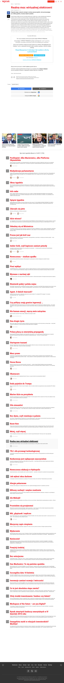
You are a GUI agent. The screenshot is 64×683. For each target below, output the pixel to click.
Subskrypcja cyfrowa (28, 667)
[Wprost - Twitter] (32, 671)
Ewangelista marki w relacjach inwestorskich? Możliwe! (29, 623)
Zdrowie (24, 665)
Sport (29, 665)
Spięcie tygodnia (17, 200)
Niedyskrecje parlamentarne (22, 171)
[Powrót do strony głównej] (3, 665)
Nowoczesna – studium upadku (23, 256)
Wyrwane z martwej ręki (20, 274)
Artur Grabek (14, 297)
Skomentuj (43, 88)
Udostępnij (22, 88)
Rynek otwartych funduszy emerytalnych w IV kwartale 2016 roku (29, 612)
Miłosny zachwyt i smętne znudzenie (25, 490)
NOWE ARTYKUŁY (32, 59)
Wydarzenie (15, 531)
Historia (45, 665)
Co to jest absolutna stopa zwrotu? (24, 588)
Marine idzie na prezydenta (21, 394)
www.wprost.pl (34, 680)
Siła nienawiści (16, 405)
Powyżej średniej (17, 547)
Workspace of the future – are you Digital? (28, 604)
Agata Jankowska (14, 326)
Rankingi (50, 665)
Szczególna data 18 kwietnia (22, 573)
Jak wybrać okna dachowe (21, 476)
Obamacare (15, 374)
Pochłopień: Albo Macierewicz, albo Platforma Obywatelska (29, 159)
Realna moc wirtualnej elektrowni (24, 441)
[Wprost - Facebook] (28, 671)
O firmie (19, 667)
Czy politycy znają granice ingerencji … (26, 302)
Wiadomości (15, 665)
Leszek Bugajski (14, 519)
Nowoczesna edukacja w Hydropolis (25, 470)
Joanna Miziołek (21, 177)
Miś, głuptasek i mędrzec (20, 513)
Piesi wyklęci (15, 266)
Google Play (40, 70)
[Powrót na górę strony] (61, 665)
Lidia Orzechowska (17, 73)
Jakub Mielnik (14, 389)
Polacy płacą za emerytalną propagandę (27, 332)
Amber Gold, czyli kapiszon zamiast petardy (28, 246)
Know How (14, 424)
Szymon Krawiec (14, 368)
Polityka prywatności (43, 667)
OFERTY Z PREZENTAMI (39, 55)
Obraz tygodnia (16, 182)
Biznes (20, 665)
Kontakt (23, 667)
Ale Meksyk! (15, 498)
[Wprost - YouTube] (35, 671)
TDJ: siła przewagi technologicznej (25, 451)
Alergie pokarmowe (18, 483)
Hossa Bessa (15, 362)
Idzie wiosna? (16, 218)
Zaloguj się (36, 57)
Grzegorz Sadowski (15, 348)
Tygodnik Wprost (15, 84)
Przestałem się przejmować (21, 506)
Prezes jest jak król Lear (20, 235)
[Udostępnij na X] (8, 16)
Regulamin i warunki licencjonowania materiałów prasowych (25, 78)
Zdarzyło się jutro (17, 209)
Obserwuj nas (30, 92)
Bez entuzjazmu (16, 556)
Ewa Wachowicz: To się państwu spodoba (27, 564)
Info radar (14, 191)
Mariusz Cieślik (22, 213)
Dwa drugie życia (17, 321)
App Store (36, 70)
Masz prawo (15, 353)
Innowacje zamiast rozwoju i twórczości (26, 580)
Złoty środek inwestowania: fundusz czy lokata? (30, 596)
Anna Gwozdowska (15, 400)
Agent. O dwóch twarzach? (21, 292)
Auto (32, 665)
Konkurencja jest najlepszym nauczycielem (28, 459)
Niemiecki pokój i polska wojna (23, 284)
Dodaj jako (30, 95)
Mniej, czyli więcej (18, 431)
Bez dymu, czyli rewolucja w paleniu (25, 416)
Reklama (33, 667)
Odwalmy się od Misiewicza (21, 226)
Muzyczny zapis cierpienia (21, 524)
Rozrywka (40, 665)
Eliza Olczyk (14, 177)
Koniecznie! (15, 539)
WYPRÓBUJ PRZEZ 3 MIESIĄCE (26, 55)
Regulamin (37, 667)
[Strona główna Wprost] (6, 1)
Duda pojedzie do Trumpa (21, 384)
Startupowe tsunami (18, 343)
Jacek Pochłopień (14, 165)
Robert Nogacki (14, 378)
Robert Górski (14, 213)
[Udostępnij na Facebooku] (8, 12)
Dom (36, 665)
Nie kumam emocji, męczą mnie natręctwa (28, 311)
